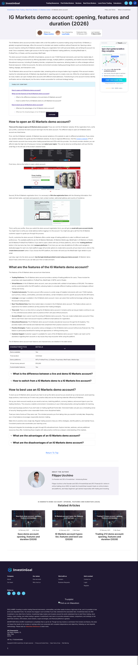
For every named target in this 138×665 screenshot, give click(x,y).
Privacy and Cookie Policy (42, 643)
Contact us (87, 579)
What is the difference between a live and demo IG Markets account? (39, 97)
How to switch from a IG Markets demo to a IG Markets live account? (38, 101)
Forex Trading (20, 10)
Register (86, 585)
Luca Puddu (65, 34)
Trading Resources (52, 3)
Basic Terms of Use (55, 643)
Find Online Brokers (67, 3)
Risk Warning (65, 643)
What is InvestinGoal (124, 10)
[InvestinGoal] (15, 3)
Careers (60, 579)
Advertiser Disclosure (33, 626)
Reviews (78, 3)
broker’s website (82, 139)
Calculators (117, 3)
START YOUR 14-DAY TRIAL (114, 80)
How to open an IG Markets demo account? (26, 90)
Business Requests (64, 582)
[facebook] (13, 593)
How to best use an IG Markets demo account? (27, 105)
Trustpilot (69, 599)
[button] (126, 3)
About (9, 579)
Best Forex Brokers (89, 3)
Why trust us (36, 582)
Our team (10, 582)
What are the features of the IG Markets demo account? (30, 94)
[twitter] (9, 593)
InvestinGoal (11, 10)
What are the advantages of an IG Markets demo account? (35, 108)
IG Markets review (44, 10)
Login (85, 582)
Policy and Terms (110, 10)
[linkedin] (18, 593)
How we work (37, 579)
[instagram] (23, 593)
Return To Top (52, 453)
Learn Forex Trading (105, 3)
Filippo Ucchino (49, 34)
